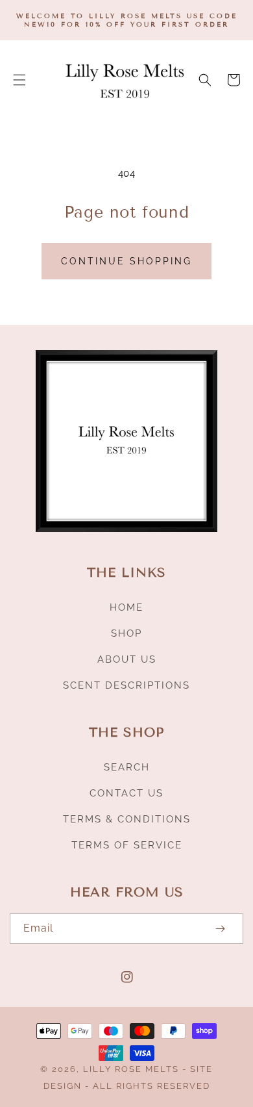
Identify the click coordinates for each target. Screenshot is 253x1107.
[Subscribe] (220, 928)
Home (126, 607)
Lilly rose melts (132, 1069)
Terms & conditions (127, 819)
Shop (126, 633)
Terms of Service (126, 845)
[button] (19, 80)
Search (127, 767)
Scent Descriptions (126, 685)
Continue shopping (126, 261)
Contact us (126, 793)
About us (126, 659)
